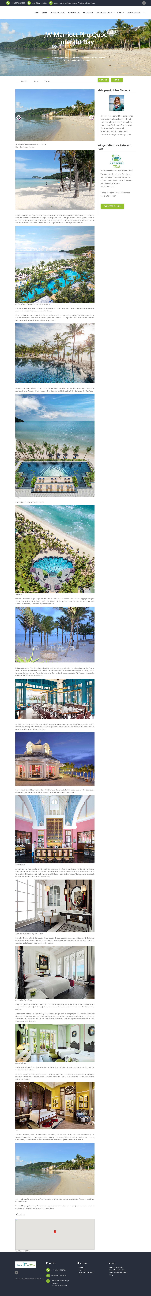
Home (36, 13)
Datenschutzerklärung (86, 1272)
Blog (111, 1275)
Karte (36, 81)
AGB (80, 1275)
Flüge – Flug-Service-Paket (118, 1272)
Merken (117, 80)
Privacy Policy (39, 1279)
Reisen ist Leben (58, 13)
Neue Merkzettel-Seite (117, 1270)
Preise (47, 81)
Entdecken (88, 13)
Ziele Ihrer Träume (105, 13)
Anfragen (103, 80)
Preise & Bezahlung (116, 1267)
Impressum (82, 1270)
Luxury (120, 13)
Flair (44, 13)
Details (24, 81)
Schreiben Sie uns (112, 206)
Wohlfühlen (74, 13)
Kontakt (81, 1267)
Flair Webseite (133, 13)
